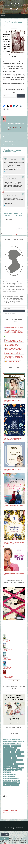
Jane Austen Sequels (7, 766)
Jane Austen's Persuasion (8, 764)
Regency (17, 778)
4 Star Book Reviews (7, 739)
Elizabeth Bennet (8, 140)
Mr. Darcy (11, 141)
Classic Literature (7, 745)
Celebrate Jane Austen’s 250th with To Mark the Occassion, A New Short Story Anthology (13, 439)
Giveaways (5, 753)
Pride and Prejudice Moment (13, 22)
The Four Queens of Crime (8, 676)
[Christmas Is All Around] (4, 665)
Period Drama (19, 770)
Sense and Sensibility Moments (11, 144)
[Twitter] (8, 8)
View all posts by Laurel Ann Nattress (15, 128)
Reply (23, 159)
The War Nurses (6, 658)
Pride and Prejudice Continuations (10, 774)
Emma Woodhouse (7, 749)
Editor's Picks (6, 747)
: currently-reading (6, 632)
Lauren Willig (15, 766)
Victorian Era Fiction (15, 784)
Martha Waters (7, 668)
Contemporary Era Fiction (15, 745)
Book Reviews (6, 743)
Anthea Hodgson (7, 659)
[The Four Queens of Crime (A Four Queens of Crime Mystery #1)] (4, 674)
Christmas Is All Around (7, 667)
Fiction (18, 749)
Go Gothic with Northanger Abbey (15, 753)
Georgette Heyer (7, 751)
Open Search (26, 15)
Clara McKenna (7, 650)
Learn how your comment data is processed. (13, 234)
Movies (22, 768)
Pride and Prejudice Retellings (9, 776)
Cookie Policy (5, 843)
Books (11, 743)
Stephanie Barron (7, 784)
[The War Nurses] (4, 656)
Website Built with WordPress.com (13, 827)
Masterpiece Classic (7, 768)
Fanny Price (14, 749)
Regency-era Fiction (7, 780)
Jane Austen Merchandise (18, 764)
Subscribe (21, 95)
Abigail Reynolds (6, 741)
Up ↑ (14, 828)
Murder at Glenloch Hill (7, 649)
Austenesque (20, 741)
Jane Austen (15, 140)
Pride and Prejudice (7, 772)
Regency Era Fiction (15, 780)
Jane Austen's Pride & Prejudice (12, 136)
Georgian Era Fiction (19, 751)
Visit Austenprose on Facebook (10, 810)
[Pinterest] (17, 8)
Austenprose (14, 3)
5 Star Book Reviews (15, 739)
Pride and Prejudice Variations (9, 778)
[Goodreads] (20, 8)
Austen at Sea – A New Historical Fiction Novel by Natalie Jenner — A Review (13, 506)
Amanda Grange (14, 741)
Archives (4, 795)
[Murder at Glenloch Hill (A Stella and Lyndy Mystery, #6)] (4, 647)
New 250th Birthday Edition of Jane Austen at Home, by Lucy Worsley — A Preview (14, 543)
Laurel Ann (7, 193)
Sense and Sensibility (15, 782)
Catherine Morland (17, 743)
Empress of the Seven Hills (8, 640)
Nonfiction (10, 770)
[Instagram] (14, 8)
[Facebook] (11, 8)
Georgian (13, 751)
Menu (4, 15)
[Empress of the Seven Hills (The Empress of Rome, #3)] (4, 638)
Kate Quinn (6, 641)
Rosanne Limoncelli (8, 677)
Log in (4, 801)
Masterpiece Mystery (15, 768)
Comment (20, 228)
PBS (14, 770)
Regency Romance (7, 782)
